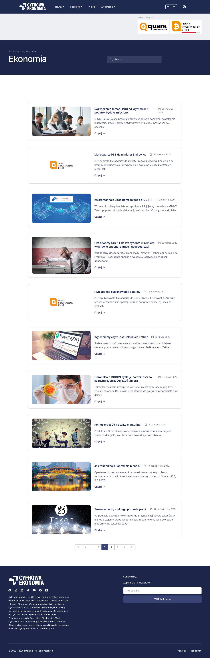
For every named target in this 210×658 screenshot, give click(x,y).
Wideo (91, 6)
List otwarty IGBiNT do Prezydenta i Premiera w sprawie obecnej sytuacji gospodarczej (124, 244)
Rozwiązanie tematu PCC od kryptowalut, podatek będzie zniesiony (121, 110)
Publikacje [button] (75, 6)
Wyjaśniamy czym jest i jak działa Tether (121, 337)
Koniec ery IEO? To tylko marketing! (117, 424)
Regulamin (195, 650)
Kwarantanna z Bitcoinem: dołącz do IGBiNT (123, 199)
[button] (184, 6)
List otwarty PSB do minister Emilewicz (120, 154)
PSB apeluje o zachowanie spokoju (117, 291)
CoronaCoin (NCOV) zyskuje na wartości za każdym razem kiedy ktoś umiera (123, 378)
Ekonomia (31, 51)
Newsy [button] (58, 6)
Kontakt (182, 650)
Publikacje (18, 51)
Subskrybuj (164, 599)
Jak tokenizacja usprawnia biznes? (117, 466)
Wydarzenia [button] (107, 6)
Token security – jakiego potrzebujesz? (120, 509)
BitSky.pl (29, 650)
